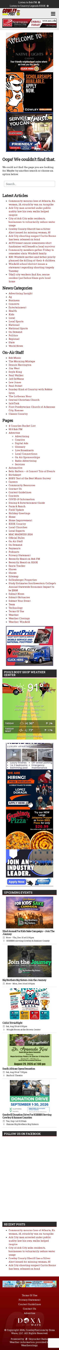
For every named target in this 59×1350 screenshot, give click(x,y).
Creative (20, 439)
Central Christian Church (24, 399)
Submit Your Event (20, 600)
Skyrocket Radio (38, 1338)
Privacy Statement (20, 555)
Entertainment (17, 307)
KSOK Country (17, 523)
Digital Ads (21, 443)
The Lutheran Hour (20, 396)
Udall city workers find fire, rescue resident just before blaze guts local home (30, 278)
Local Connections (26, 453)
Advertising (22, 436)
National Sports (18, 328)
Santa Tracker (17, 565)
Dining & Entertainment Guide (27, 502)
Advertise (14, 432)
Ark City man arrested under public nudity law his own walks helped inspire (30, 211)
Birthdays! (15, 474)
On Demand (15, 331)
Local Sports (16, 321)
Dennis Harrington (20, 364)
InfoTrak (14, 403)
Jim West (14, 368)
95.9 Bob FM (15, 429)
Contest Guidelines (20, 492)
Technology (16, 607)
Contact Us (15, 488)
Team (12, 604)
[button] (53, 13)
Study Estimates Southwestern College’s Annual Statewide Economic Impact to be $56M (32, 587)
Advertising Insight (20, 293)
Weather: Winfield (19, 621)
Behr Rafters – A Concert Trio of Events (32, 471)
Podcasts (14, 551)
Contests (14, 495)
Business (14, 300)
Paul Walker (16, 375)
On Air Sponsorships (27, 457)
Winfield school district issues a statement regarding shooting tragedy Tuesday (31, 267)
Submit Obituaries (19, 597)
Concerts (14, 303)
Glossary (20, 446)
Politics (13, 335)
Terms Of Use (16, 611)
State (12, 342)
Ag (10, 296)
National (14, 324)
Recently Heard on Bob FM (24, 558)
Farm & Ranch (17, 506)
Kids (11, 314)
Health (13, 310)
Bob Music (15, 357)
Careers (13, 481)
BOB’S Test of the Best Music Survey (30, 478)
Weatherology (29, 1345)
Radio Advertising (26, 460)
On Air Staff (16, 541)
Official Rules (17, 537)
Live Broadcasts (24, 450)
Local (12, 317)
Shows (13, 569)
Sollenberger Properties (23, 579)
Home (12, 516)
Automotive (15, 467)
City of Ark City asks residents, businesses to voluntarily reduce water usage (32, 222)
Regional (14, 338)
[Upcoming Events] (29, 912)
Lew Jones (15, 382)
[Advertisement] (29, 23)
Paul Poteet (15, 385)
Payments (14, 548)
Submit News (16, 593)
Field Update (16, 509)
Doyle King (15, 371)
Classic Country (18, 413)
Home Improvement (20, 520)
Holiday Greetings (19, 513)
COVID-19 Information (22, 499)
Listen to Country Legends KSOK (28, 5)
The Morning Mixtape (22, 361)
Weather (14, 614)
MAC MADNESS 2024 (21, 534)
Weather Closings (19, 618)
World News (16, 345)
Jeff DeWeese (16, 378)
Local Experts (17, 530)
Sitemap (13, 576)
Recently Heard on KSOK (23, 562)
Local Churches (18, 527)
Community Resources (22, 485)
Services (20, 464)
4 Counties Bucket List (22, 425)
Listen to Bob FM (27, 2)
